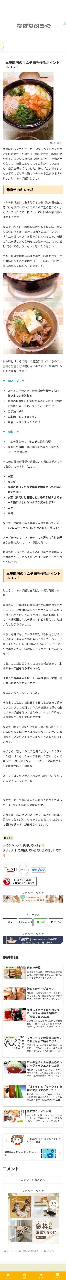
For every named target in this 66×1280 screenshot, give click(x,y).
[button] (56, 922)
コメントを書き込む (33, 1179)
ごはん (9, 837)
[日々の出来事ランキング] (20, 881)
